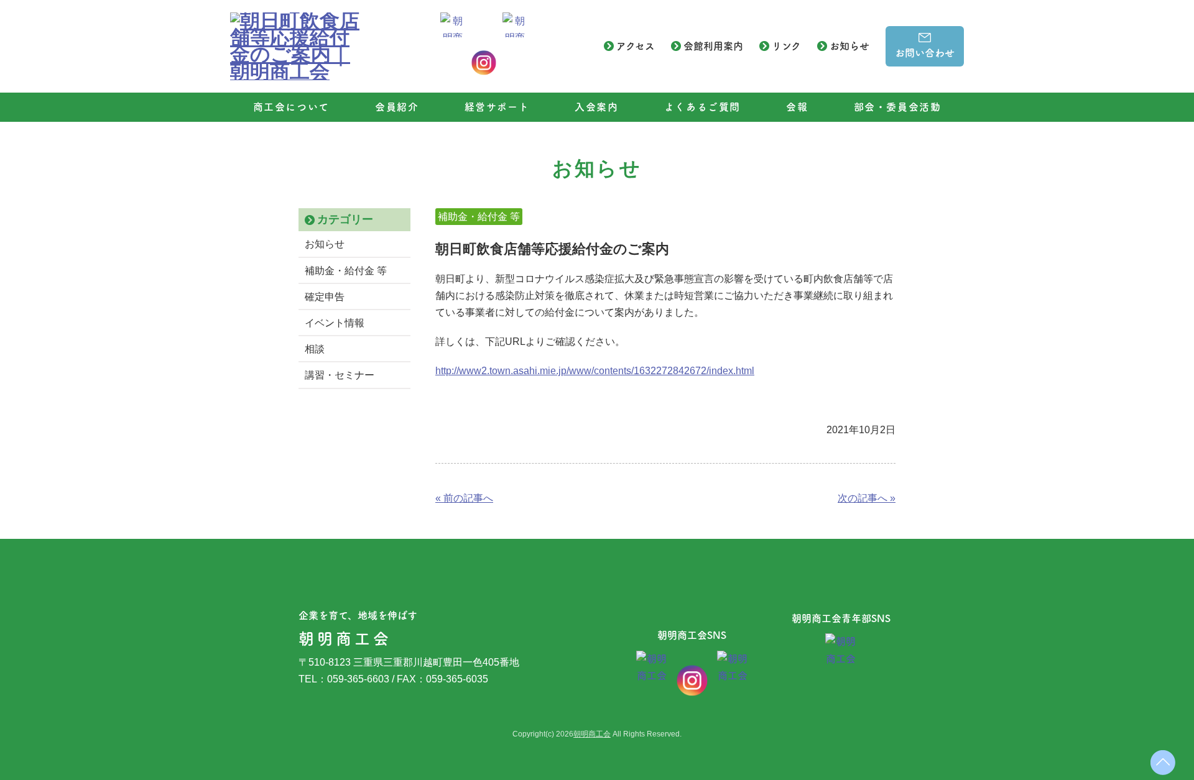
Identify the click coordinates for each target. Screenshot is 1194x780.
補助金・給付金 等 (346, 270)
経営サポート (497, 107)
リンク (786, 46)
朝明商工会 (592, 734)
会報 (797, 107)
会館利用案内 (713, 46)
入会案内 (596, 107)
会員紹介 (397, 107)
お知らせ (849, 46)
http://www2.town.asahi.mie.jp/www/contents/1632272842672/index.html (594, 370)
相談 (315, 349)
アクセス (635, 46)
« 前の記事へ (464, 498)
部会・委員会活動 (898, 107)
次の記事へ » (866, 498)
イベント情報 (334, 323)
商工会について (291, 107)
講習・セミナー (339, 375)
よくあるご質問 (702, 107)
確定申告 (325, 296)
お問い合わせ (925, 53)
